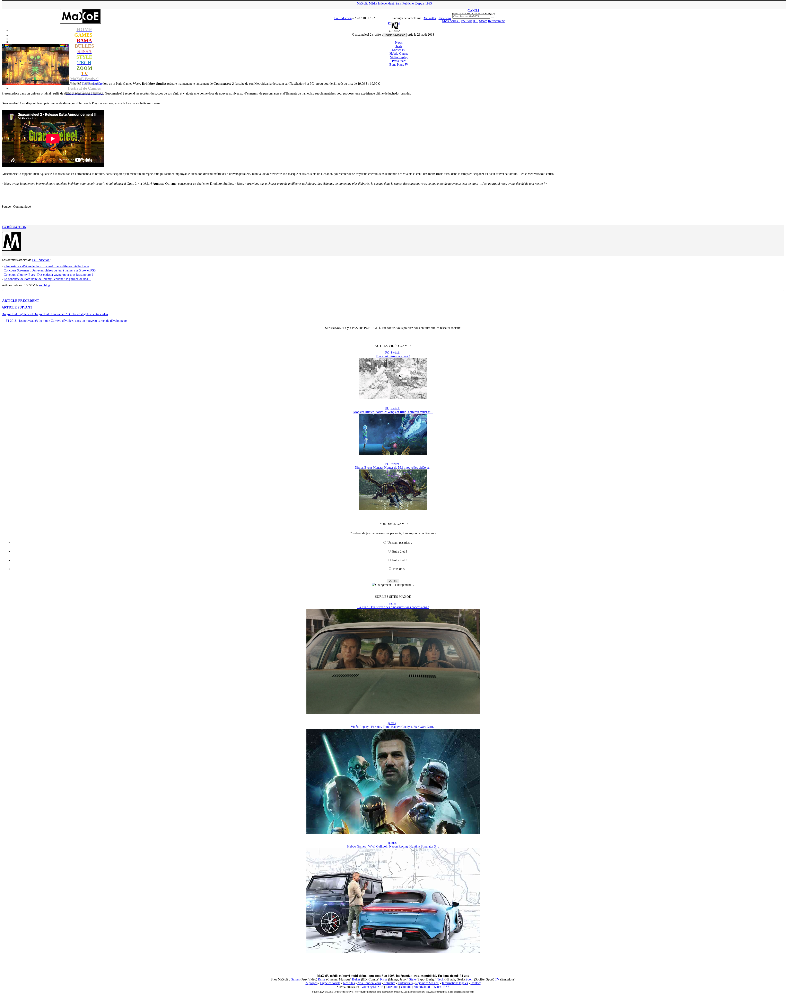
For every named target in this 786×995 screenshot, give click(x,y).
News (399, 42)
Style (412, 979)
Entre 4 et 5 (399, 560)
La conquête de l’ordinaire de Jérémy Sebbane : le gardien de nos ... (47, 279)
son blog (44, 285)
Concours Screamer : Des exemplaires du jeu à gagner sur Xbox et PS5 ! (50, 270)
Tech (440, 979)
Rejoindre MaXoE (427, 983)
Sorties (398, 50)
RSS (446, 986)
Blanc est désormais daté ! (393, 356)
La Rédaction (14, 227)
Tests (398, 46)
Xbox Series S (451, 21)
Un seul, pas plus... (399, 542)
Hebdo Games (399, 53)
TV (497, 979)
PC (387, 352)
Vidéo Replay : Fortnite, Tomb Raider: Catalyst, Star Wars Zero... (393, 726)
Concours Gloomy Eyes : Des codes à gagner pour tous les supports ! (48, 274)
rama (392, 603)
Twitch (436, 986)
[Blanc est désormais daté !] (393, 398)
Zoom (469, 979)
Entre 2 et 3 (399, 551)
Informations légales (455, 983)
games (391, 723)
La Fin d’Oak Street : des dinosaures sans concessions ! (393, 607)
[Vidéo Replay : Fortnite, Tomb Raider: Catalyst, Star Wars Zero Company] (393, 832)
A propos (311, 983)
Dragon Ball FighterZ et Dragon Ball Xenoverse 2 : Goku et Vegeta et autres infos (55, 314)
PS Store (466, 21)
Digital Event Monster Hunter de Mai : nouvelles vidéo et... (393, 467)
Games (295, 979)
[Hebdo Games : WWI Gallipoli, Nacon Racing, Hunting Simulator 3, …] (393, 952)
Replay (399, 57)
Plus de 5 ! (400, 569)
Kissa (383, 979)
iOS (475, 21)
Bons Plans (398, 64)
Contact (476, 983)
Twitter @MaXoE (371, 986)
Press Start (398, 61)
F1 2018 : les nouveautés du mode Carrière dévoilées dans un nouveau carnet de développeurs (66, 320)
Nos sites (349, 983)
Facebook (392, 986)
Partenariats (405, 983)
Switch (395, 352)
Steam (483, 21)
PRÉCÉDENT (20, 300)
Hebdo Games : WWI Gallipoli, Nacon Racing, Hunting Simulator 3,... (393, 846)
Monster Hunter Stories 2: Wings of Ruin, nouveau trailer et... (393, 412)
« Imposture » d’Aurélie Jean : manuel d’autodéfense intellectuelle (46, 266)
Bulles (356, 979)
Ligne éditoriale (330, 983)
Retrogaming (496, 21)
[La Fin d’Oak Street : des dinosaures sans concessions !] (393, 713)
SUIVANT (17, 307)
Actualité (389, 983)
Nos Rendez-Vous (369, 983)
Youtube (405, 986)
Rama (321, 979)
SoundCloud (421, 986)
